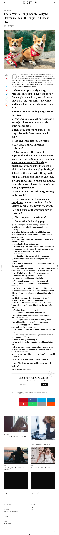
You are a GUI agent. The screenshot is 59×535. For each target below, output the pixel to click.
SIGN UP (44, 384)
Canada (5, 519)
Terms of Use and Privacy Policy (11, 511)
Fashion (5, 490)
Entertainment (7, 10)
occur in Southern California (28, 162)
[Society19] (29, 2)
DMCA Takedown (8, 504)
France (5, 521)
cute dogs (31, 392)
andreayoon (11, 25)
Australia (6, 516)
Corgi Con (17, 202)
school (43, 392)
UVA (46, 392)
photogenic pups (37, 392)
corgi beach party (20, 392)
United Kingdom (7, 523)
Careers (5, 507)
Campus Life (6, 434)
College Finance (34, 441)
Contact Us (6, 509)
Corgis (26, 392)
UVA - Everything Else (21, 393)
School (5, 465)
